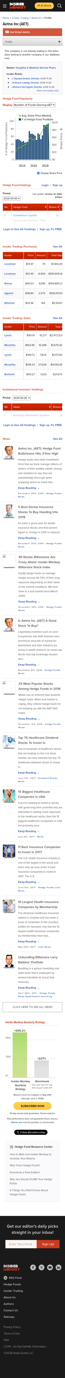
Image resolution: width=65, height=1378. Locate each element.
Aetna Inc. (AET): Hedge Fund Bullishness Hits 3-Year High (39, 451)
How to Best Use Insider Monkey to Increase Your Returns (30, 1156)
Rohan (8, 283)
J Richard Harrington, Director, (26, 87)
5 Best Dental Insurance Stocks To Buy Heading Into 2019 (38, 512)
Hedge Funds (54, 493)
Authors (9, 1304)
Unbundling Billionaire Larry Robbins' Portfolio (38, 960)
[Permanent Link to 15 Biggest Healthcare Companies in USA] (9, 795)
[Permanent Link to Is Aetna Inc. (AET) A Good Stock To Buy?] (9, 624)
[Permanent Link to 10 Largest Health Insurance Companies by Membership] (9, 906)
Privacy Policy (12, 1327)
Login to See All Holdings (19, 229)
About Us (10, 1297)
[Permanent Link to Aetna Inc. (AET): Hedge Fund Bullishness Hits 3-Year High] (9, 452)
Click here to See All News (33, 1007)
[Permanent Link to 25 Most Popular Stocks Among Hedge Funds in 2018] (9, 687)
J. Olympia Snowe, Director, (25, 78)
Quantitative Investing (38, 996)
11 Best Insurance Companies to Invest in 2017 (39, 849)
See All (57, 247)
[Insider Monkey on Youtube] (51, 1267)
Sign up (57, 185)
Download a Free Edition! (25, 1172)
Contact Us (11, 1310)
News (21, 496)
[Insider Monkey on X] (43, 1267)
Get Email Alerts (19, 32)
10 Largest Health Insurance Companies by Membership (38, 904)
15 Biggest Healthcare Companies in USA (34, 794)
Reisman (9, 303)
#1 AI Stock (44, 5)
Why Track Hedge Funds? (25, 1165)
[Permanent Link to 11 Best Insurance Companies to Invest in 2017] (9, 851)
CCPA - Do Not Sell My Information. (25, 1346)
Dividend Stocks (48, 778)
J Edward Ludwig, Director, (25, 82)
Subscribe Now (32, 1106)
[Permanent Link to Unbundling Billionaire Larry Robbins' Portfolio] (9, 961)
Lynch (8, 335)
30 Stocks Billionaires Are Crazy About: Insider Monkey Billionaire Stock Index (39, 562)
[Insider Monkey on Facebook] (34, 1267)
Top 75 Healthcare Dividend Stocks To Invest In (38, 740)
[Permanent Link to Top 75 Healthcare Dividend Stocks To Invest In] (9, 741)
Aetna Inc (36, 18)
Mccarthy (10, 345)
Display (7, 105)
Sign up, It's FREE (51, 229)
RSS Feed (15, 1278)
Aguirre (8, 293)
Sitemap (9, 1317)
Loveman (10, 264)
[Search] (59, 6)
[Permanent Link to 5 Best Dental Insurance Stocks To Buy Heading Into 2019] (9, 511)
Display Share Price (51, 173)
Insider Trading (20, 18)
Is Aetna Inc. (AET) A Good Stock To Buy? (37, 623)
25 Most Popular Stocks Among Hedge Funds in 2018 (39, 686)
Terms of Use (12, 1333)
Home (6, 18)
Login (45, 185)
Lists (58, 887)
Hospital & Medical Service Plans (36, 68)
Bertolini (9, 374)
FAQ (6, 1340)
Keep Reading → (29, 488)
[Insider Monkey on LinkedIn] (58, 1267)
